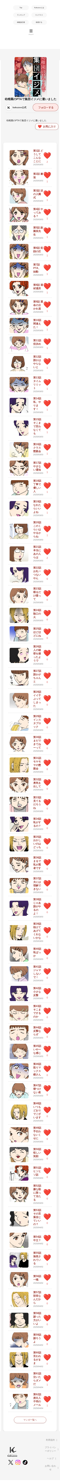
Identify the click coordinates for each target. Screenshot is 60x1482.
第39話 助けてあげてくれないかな (37, 930)
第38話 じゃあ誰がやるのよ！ (37, 906)
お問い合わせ (50, 1468)
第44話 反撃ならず (37, 1031)
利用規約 (50, 1440)
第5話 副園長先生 (38, 231)
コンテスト (39, 15)
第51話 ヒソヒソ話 (37, 1171)
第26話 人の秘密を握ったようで (37, 653)
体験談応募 (21, 22)
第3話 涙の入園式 (38, 194)
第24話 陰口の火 (37, 613)
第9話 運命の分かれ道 (38, 305)
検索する (39, 22)
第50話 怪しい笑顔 (37, 1153)
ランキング (21, 15)
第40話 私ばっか (37, 952)
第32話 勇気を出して (37, 783)
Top (21, 7)
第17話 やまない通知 (37, 466)
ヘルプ (50, 1458)
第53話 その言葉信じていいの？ (37, 1217)
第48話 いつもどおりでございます (37, 1110)
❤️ (47, 155)
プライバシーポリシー (50, 1449)
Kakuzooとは (39, 7)
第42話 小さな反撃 (37, 992)
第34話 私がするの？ (37, 822)
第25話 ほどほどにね (37, 632)
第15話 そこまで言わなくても (37, 426)
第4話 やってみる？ (38, 212)
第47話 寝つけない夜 (37, 1089)
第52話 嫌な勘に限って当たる (37, 1192)
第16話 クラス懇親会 (37, 448)
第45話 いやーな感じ (37, 1049)
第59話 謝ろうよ (37, 1338)
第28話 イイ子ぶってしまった (37, 698)
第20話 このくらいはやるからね (37, 529)
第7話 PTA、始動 (37, 268)
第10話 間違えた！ (37, 323)
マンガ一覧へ (30, 1420)
